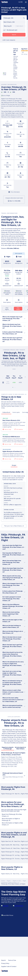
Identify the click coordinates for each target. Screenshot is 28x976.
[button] (8, 26)
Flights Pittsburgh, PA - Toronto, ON (11, 858)
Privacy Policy (5, 963)
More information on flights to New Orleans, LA (12, 824)
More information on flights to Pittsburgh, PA (11, 819)
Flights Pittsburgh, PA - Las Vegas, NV (12, 855)
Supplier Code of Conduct (8, 966)
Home (3, 881)
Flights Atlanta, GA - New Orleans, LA (12, 874)
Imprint (3, 960)
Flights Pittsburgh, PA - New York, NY (12, 794)
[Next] (25, 377)
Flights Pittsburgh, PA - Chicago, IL (11, 852)
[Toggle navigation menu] (26, 2)
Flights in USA (17, 881)
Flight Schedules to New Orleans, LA (13, 881)
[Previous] (3, 377)
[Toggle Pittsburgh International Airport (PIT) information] (24, 776)
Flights (9, 881)
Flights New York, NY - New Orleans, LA (12, 841)
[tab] (6, 412)
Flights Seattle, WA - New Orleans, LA (12, 845)
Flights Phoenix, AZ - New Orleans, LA (12, 848)
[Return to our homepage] (4, 2)
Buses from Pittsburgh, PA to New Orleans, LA (12, 815)
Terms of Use (12, 960)
